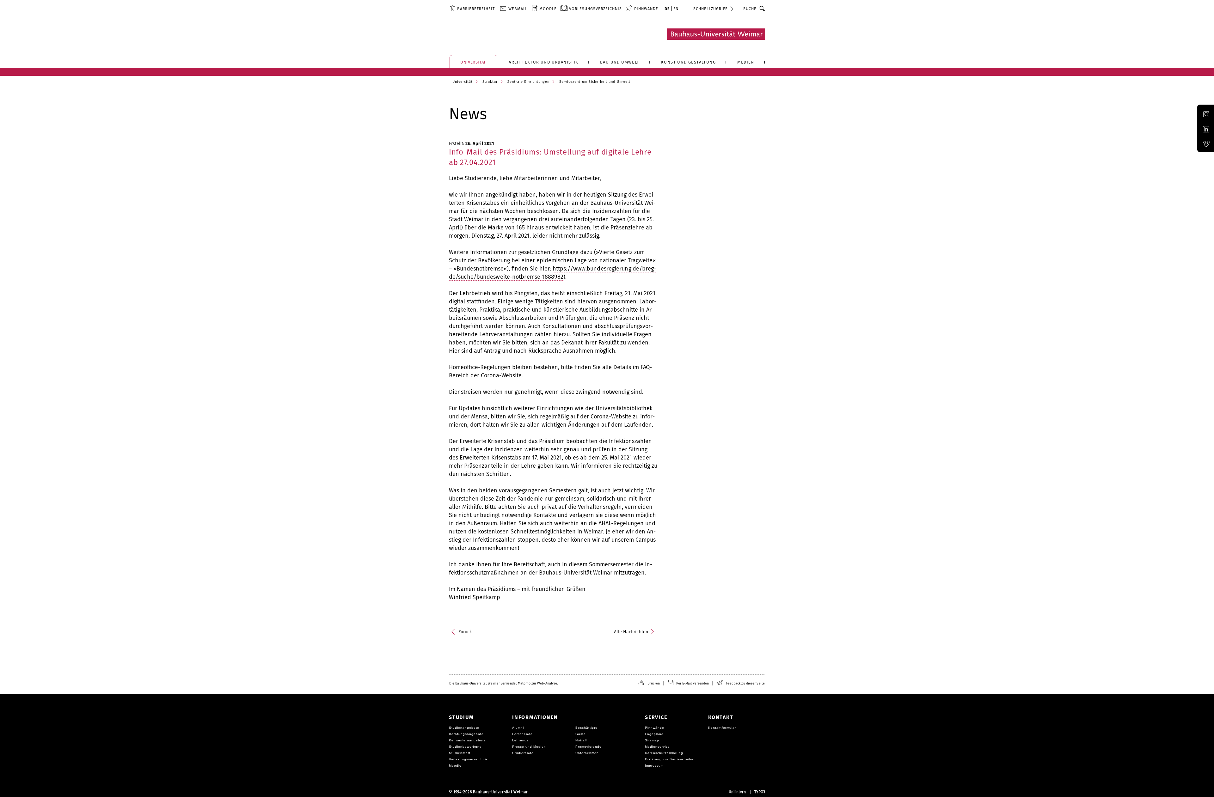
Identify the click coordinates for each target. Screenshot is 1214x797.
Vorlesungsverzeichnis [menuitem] (595, 8)
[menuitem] (472, 8)
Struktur (490, 82)
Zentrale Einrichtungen (528, 82)
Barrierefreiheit (476, 8)
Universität (462, 82)
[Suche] (762, 8)
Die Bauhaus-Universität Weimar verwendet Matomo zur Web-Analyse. (503, 683)
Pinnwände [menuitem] (646, 8)
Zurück (465, 632)
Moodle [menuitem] (548, 8)
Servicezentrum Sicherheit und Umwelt (594, 82)
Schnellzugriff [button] (710, 8)
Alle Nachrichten (631, 632)
